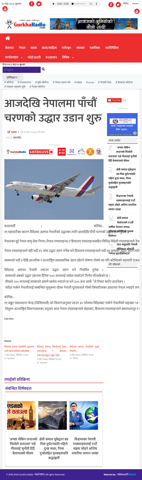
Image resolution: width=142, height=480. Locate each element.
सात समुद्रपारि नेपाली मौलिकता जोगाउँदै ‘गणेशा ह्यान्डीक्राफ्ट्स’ (122, 249)
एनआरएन (51, 57)
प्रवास (33, 48)
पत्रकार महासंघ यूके (16, 87)
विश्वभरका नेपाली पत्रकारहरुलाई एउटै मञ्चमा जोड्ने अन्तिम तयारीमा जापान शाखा (85, 446)
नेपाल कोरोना (38, 87)
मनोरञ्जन (66, 48)
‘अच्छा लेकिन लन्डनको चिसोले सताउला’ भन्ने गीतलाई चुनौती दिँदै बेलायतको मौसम (22, 446)
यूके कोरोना (43, 82)
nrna (91, 82)
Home (135, 4)
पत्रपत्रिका (95, 48)
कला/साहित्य (49, 48)
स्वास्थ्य (80, 48)
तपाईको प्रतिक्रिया (17, 380)
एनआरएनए (25, 82)
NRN (79, 82)
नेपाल (22, 48)
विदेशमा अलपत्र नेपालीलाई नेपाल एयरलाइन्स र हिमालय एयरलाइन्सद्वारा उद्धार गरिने (51, 351)
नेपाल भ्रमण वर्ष (62, 82)
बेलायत (9, 48)
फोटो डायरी (34, 57)
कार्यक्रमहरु (11, 57)
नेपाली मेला (105, 82)
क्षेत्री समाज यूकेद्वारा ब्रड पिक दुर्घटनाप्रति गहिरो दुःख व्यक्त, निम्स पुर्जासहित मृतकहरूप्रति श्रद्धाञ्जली (53, 448)
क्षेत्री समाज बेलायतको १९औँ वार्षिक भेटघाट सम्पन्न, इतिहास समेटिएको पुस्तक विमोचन (120, 227)
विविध (125, 4)
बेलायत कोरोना (125, 82)
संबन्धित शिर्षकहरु (18, 389)
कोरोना (10, 82)
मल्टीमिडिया (112, 48)
